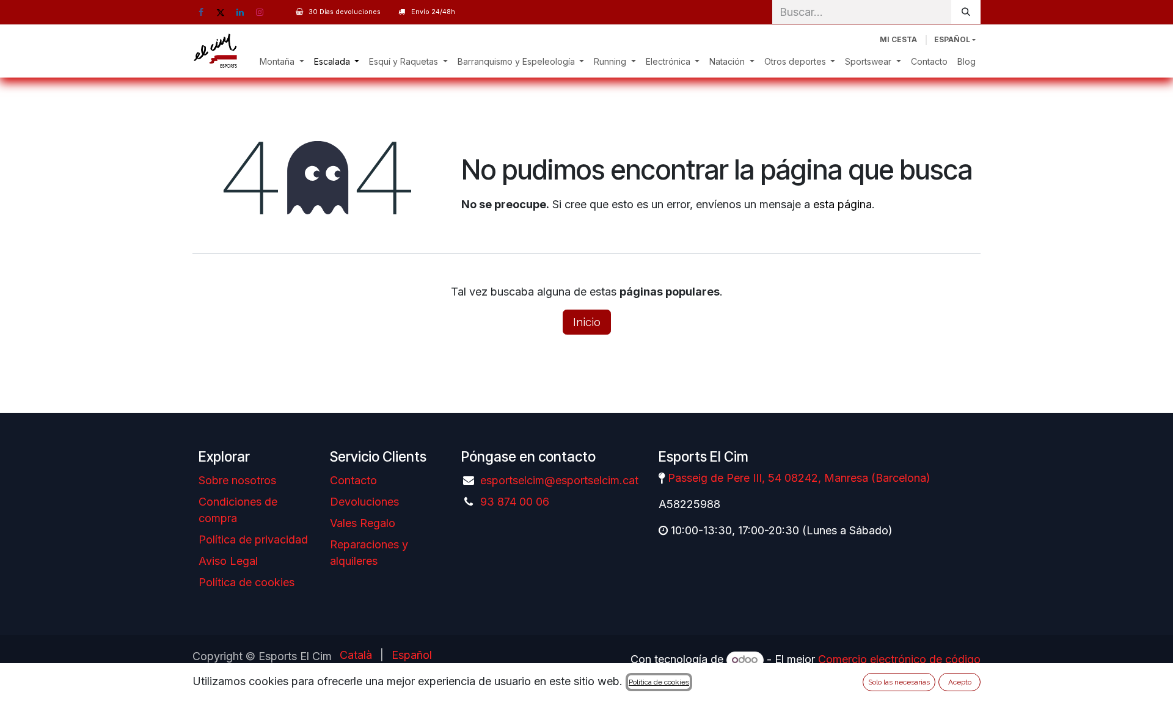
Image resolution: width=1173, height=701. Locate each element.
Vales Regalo (362, 523)
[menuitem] (282, 61)
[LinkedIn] (240, 12)
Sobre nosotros (237, 480)
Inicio (587, 322)
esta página (842, 204)
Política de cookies (246, 582)
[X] (220, 12)
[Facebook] (201, 12)
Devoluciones (364, 501)
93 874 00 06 (514, 501)
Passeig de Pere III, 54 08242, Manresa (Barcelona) (799, 477)
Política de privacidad (253, 539)
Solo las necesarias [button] (899, 682)
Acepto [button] (959, 682)
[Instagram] (259, 12)
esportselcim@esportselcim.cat (559, 480)
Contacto (353, 480)
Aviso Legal (228, 560)
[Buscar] (966, 12)
